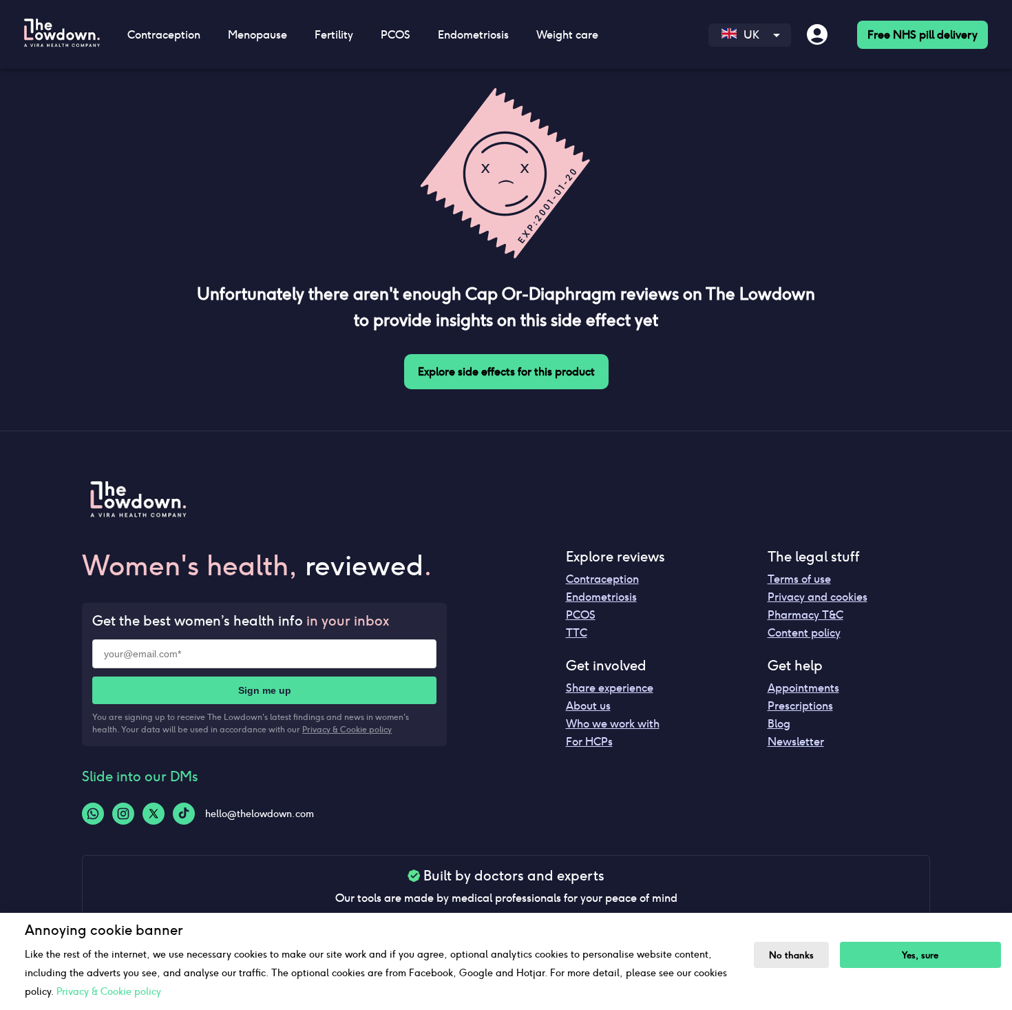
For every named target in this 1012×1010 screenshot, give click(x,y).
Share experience (609, 688)
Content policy (804, 633)
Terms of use (799, 579)
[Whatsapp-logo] (93, 814)
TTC (576, 633)
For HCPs (589, 741)
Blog (779, 724)
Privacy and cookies (817, 597)
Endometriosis (601, 597)
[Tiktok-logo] (184, 814)
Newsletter (796, 741)
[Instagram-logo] (123, 814)
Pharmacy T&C (805, 615)
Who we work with (613, 724)
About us (588, 706)
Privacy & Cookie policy (347, 729)
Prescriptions (800, 706)
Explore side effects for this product (506, 371)
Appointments (803, 688)
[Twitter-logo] (154, 814)
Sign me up (264, 690)
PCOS (580, 615)
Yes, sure (920, 955)
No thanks (791, 955)
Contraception (602, 579)
